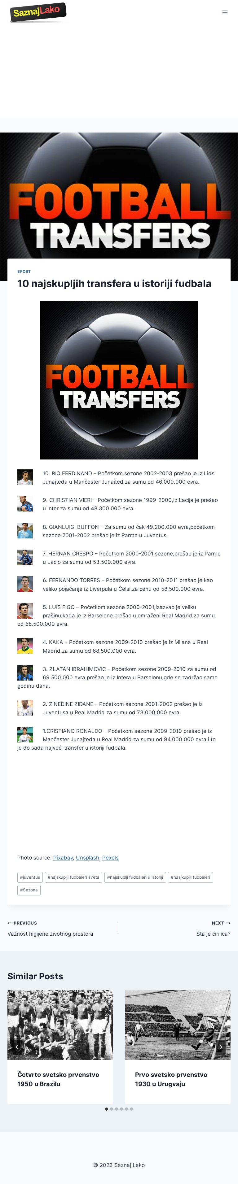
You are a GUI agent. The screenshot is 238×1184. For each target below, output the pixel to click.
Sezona (29, 889)
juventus (30, 877)
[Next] (221, 1047)
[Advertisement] (119, 71)
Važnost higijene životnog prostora (50, 929)
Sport (24, 271)
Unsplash (87, 858)
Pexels (110, 858)
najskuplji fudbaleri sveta (73, 877)
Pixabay (63, 858)
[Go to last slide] (17, 1047)
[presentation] (60, 1025)
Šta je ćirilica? (213, 929)
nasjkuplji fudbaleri (190, 877)
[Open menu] (225, 12)
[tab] (106, 1109)
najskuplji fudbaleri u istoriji (135, 877)
